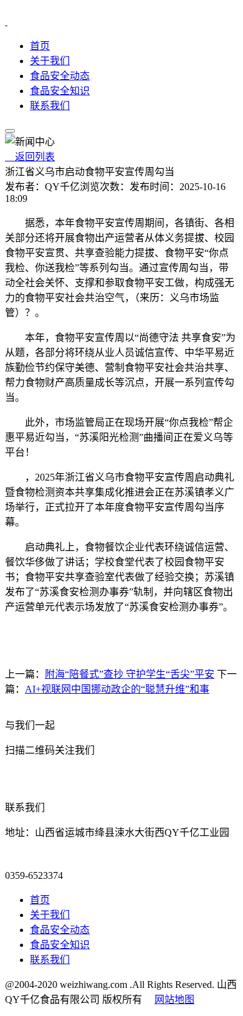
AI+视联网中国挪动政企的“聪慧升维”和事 (117, 689)
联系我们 (50, 105)
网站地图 (174, 999)
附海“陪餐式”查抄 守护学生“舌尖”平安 (129, 674)
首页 (40, 46)
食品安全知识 (60, 90)
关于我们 (50, 60)
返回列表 (30, 156)
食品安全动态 (60, 75)
